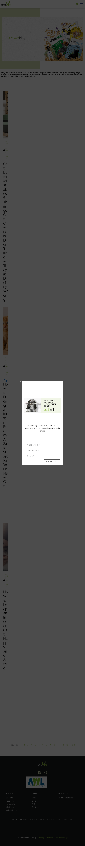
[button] (21, 382)
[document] (42, 423)
